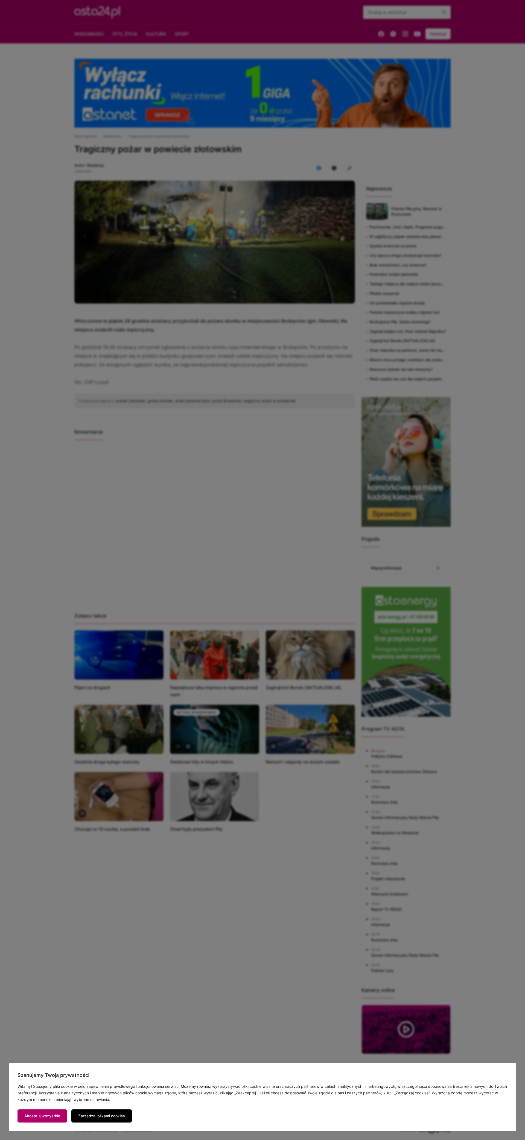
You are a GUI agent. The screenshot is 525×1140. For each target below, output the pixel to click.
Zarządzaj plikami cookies (101, 1115)
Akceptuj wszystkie (42, 1115)
